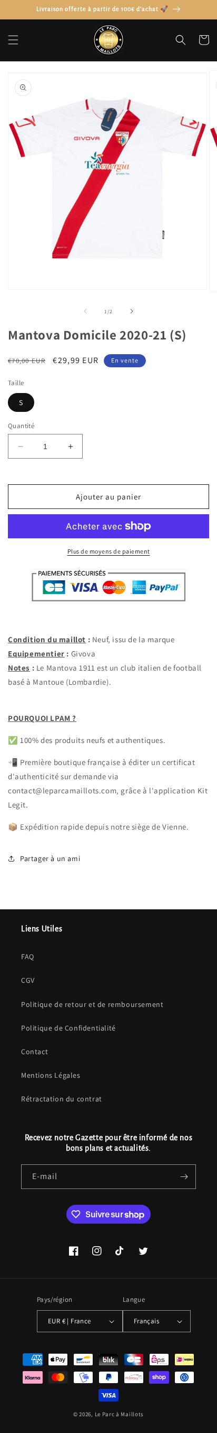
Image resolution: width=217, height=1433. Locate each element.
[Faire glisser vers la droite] (131, 311)
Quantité (21, 425)
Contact (34, 1051)
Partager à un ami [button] (50, 858)
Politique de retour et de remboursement (92, 1004)
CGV (28, 980)
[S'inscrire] (183, 1176)
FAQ (27, 956)
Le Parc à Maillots (119, 1414)
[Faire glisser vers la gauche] (85, 311)
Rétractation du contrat (61, 1098)
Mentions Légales (51, 1075)
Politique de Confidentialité (68, 1028)
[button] (13, 39)
